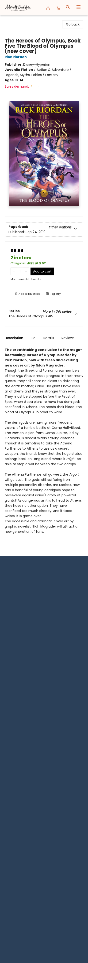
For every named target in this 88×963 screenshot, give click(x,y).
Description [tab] (14, 338)
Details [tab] (48, 338)
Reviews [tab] (67, 338)
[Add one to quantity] (26, 271)
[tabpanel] (44, 446)
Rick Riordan (16, 57)
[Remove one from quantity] (14, 271)
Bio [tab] (33, 338)
